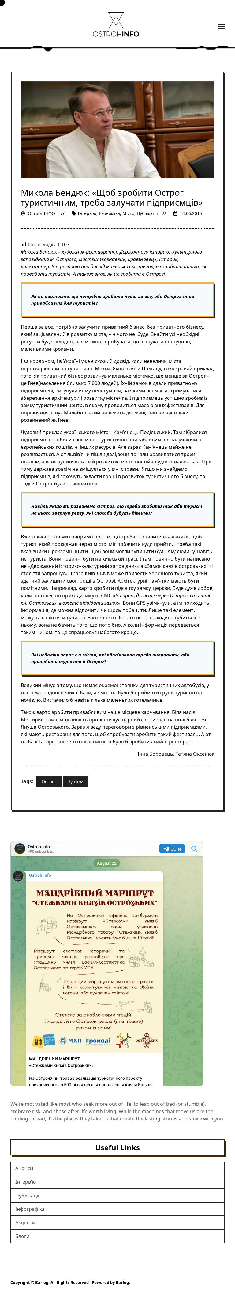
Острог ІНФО (41, 213)
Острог (49, 781)
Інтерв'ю (87, 213)
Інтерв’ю (25, 1181)
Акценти (25, 1222)
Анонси (24, 1168)
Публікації (147, 213)
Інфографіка (30, 1209)
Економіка (109, 213)
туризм (75, 781)
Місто (128, 213)
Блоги (22, 1236)
